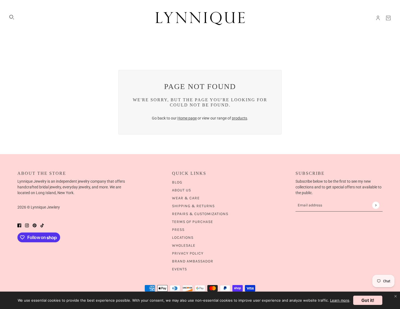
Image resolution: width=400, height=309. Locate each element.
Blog (177, 182)
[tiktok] (42, 225)
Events (179, 269)
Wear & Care (186, 198)
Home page (187, 118)
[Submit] (375, 205)
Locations (182, 237)
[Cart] (388, 18)
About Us (181, 190)
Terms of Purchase (192, 221)
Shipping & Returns (193, 206)
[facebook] (19, 225)
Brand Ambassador (192, 261)
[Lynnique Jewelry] (200, 18)
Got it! (367, 300)
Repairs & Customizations (200, 214)
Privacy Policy (188, 253)
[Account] (378, 18)
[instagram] (27, 225)
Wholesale (183, 245)
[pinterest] (34, 225)
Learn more (339, 300)
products (239, 118)
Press (178, 229)
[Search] (12, 17)
